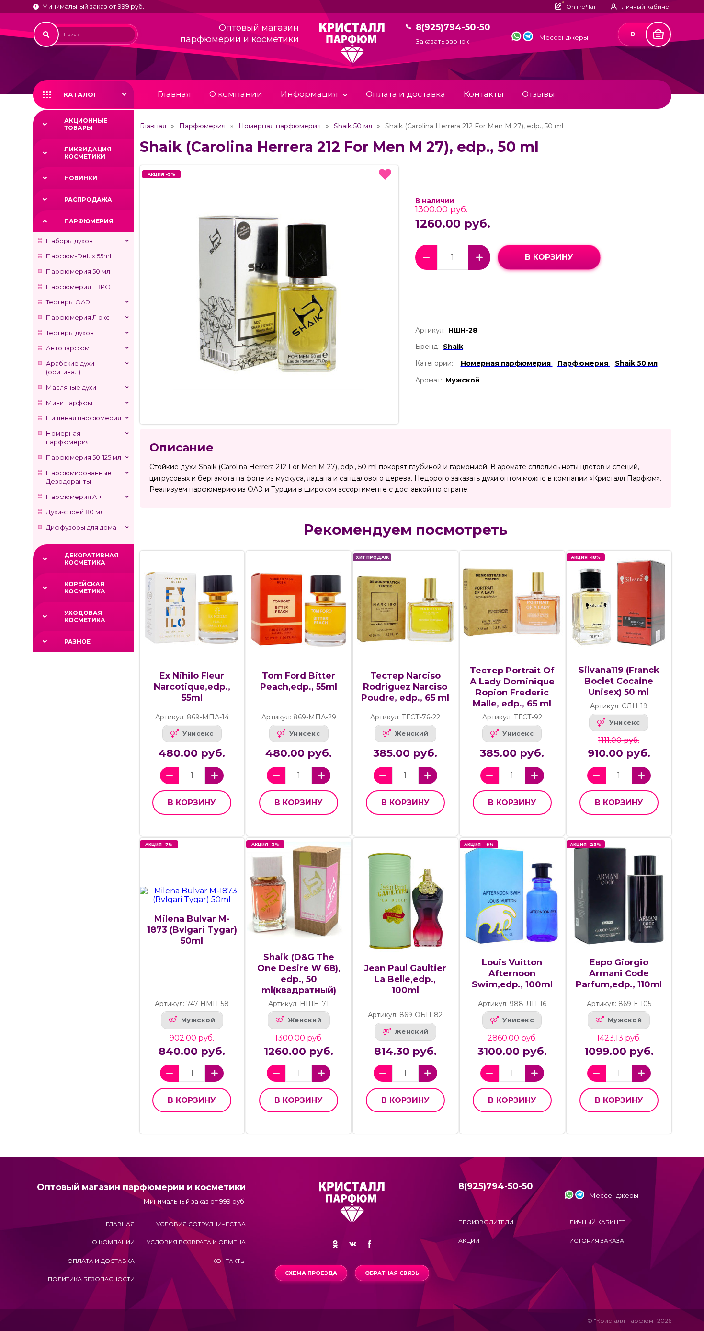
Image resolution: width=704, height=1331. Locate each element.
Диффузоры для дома (81, 527)
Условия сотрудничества (201, 1223)
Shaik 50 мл (353, 126)
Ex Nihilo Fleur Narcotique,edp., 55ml (192, 687)
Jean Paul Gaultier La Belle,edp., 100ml (405, 979)
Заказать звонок (442, 41)
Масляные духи (71, 387)
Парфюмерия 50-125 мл (83, 457)
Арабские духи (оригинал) (70, 367)
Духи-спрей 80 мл (75, 512)
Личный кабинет (597, 1222)
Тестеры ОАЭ (68, 302)
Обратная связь (392, 1273)
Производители (485, 1222)
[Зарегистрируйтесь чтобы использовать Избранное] (385, 174)
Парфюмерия (88, 221)
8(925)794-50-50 (453, 28)
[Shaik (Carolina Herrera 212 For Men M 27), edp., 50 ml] (269, 295)
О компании (235, 94)
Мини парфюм (69, 402)
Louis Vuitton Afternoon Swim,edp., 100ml (512, 973)
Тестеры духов (70, 332)
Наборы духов (69, 240)
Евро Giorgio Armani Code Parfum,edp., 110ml (619, 973)
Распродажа (88, 199)
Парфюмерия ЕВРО (78, 286)
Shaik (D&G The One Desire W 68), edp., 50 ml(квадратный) (299, 973)
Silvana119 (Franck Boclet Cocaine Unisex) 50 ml (619, 681)
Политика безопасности (91, 1279)
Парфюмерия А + (74, 496)
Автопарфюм (68, 348)
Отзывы (538, 94)
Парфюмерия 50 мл (78, 271)
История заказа (596, 1240)
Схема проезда (311, 1273)
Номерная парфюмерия (68, 437)
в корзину (549, 257)
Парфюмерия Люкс (78, 317)
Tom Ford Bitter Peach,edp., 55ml (298, 681)
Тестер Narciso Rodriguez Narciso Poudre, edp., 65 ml (405, 687)
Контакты (484, 94)
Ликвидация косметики (87, 153)
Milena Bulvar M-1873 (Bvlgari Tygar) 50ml (192, 930)
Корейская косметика (84, 587)
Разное (77, 641)
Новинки (80, 178)
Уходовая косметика (84, 616)
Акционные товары (85, 124)
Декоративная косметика (91, 559)
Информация (309, 94)
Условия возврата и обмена (196, 1242)
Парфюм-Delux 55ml (78, 256)
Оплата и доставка (405, 94)
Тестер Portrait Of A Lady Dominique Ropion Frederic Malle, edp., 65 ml (512, 687)
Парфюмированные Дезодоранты (79, 477)
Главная (174, 94)
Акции (468, 1240)
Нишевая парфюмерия (83, 418)
